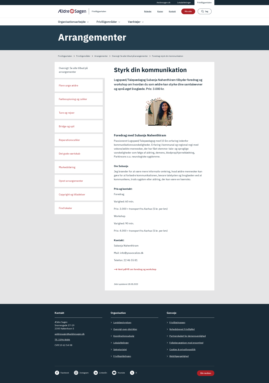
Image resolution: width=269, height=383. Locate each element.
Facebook (65, 372)
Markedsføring (67, 167)
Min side (188, 11)
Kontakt (172, 11)
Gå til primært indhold (68, 2)
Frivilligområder (107, 22)
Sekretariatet (120, 349)
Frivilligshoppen (177, 322)
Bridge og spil (66, 126)
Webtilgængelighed (179, 356)
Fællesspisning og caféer (73, 99)
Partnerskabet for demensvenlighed (187, 336)
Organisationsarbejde (72, 22)
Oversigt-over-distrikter (125, 329)
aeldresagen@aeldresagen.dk (69, 334)
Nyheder (147, 11)
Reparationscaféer (69, 140)
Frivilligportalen (204, 2)
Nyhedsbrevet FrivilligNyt (182, 329)
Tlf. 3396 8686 (62, 339)
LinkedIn (103, 372)
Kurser (160, 11)
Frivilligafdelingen (122, 356)
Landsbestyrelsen (122, 322)
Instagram (84, 372)
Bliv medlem (205, 373)
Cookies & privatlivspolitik (182, 349)
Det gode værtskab (69, 153)
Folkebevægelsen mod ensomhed (186, 342)
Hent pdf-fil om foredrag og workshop (137, 269)
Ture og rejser (67, 112)
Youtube (121, 372)
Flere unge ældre (68, 85)
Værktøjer (134, 22)
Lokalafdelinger (184, 2)
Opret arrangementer (71, 180)
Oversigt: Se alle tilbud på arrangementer (73, 69)
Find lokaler (65, 208)
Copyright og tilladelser (72, 194)
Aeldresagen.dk (163, 2)
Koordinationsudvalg (123, 336)
